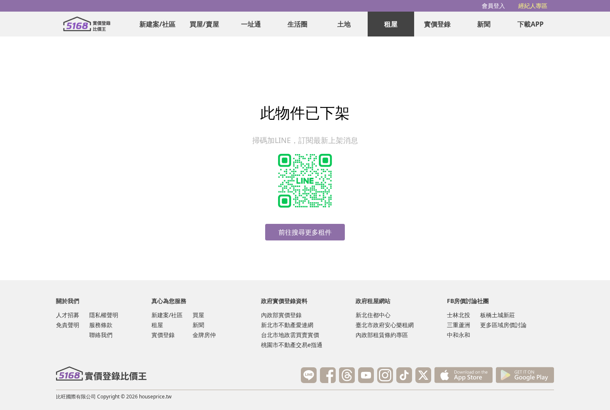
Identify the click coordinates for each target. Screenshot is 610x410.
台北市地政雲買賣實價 (290, 335)
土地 (344, 24)
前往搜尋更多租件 (305, 232)
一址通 (251, 24)
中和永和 (458, 335)
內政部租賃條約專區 (382, 335)
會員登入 (493, 6)
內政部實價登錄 (281, 315)
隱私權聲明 (103, 315)
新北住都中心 (373, 315)
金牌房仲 (204, 335)
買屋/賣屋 (204, 24)
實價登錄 (437, 24)
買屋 (198, 315)
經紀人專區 (532, 6)
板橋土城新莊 (497, 315)
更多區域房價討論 (503, 325)
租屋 (391, 24)
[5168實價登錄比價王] (101, 373)
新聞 (483, 24)
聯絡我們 (100, 335)
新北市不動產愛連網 (287, 325)
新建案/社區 (157, 24)
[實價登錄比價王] (86, 24)
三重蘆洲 (458, 325)
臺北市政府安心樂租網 (385, 325)
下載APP (530, 24)
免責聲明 (67, 325)
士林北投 (458, 315)
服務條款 (100, 325)
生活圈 (297, 24)
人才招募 (67, 315)
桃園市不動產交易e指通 (291, 345)
